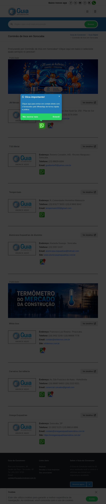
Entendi (56, 117)
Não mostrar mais (30, 117)
